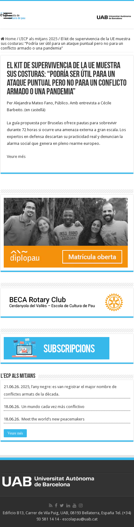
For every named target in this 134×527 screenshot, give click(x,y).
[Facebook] (56, 505)
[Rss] (50, 505)
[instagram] (80, 505)
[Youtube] (74, 505)
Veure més (16, 156)
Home (10, 38)
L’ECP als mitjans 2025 (38, 38)
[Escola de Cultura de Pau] (67, 14)
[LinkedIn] (68, 505)
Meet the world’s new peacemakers (53, 419)
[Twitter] (62, 505)
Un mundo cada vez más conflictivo (53, 406)
